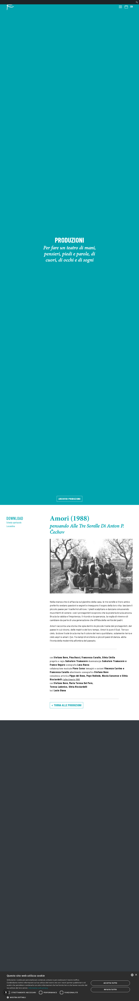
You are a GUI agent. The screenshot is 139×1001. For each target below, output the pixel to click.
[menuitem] (137, 2)
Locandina (10, 526)
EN (131, 6)
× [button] (136, 975)
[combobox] (132, 975)
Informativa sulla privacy (38, 988)
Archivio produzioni (69, 498)
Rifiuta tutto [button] (110, 989)
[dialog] (69, 986)
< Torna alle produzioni (66, 705)
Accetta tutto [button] (110, 983)
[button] (54, 566)
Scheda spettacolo (13, 522)
